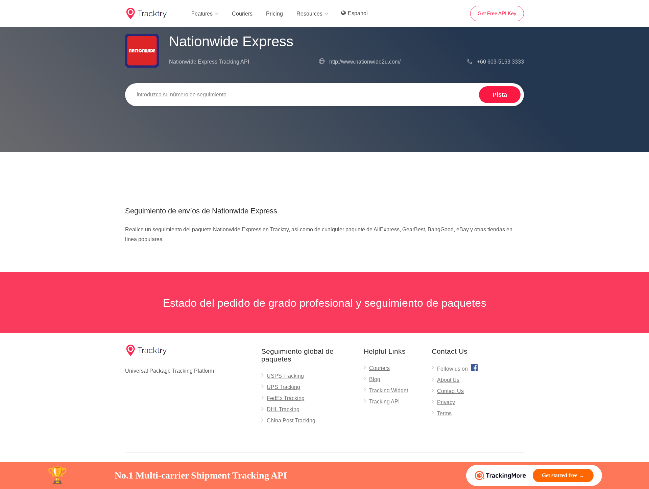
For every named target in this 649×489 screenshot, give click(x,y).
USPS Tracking (285, 376)
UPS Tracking (283, 387)
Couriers (242, 14)
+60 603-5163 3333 (500, 62)
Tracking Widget (388, 390)
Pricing (274, 14)
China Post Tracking (291, 420)
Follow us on (457, 368)
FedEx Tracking (286, 398)
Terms (444, 413)
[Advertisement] (324, 169)
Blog (374, 379)
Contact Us (450, 391)
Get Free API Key (497, 13)
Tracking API (384, 401)
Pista (499, 94)
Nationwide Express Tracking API (209, 62)
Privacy (446, 402)
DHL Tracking (283, 409)
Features (202, 14)
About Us (448, 380)
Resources (309, 14)
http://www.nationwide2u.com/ (365, 62)
